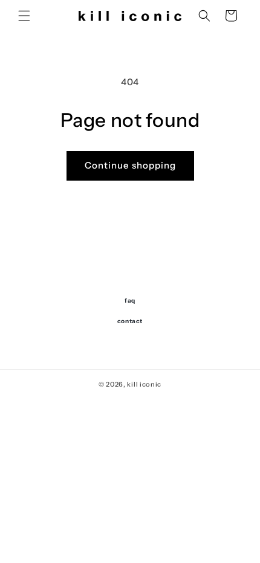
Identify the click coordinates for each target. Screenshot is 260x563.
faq (130, 300)
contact (130, 321)
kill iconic (144, 384)
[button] (24, 15)
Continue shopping (130, 165)
